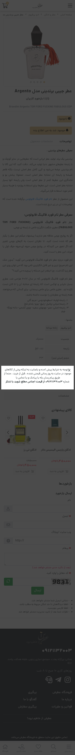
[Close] (69, 370)
